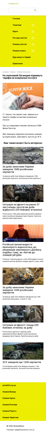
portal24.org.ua (9, 385)
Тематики (17, 25)
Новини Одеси (9, 398)
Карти (15, 31)
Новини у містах (20, 44)
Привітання (18, 64)
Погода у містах (20, 38)
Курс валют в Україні (22, 57)
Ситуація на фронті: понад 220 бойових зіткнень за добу (20, 326)
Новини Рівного (9, 411)
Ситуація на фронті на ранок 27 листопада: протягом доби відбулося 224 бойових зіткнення (22, 207)
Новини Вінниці (9, 392)
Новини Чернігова (10, 417)
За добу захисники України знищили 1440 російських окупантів (18, 290)
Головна (16, 19)
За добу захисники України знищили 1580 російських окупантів (18, 169)
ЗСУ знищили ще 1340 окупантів (22, 362)
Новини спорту (19, 51)
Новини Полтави (10, 405)
